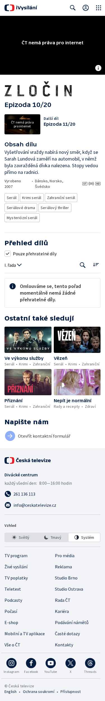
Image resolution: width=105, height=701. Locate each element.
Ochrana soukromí (38, 691)
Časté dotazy (67, 633)
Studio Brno (66, 578)
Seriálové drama (21, 207)
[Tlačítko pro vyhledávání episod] (82, 265)
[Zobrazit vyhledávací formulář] (72, 8)
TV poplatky (16, 578)
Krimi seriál (31, 197)
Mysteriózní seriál (22, 217)
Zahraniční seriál (61, 197)
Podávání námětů (71, 622)
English (10, 691)
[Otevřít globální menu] (98, 8)
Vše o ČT (12, 644)
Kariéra (62, 611)
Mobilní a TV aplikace (24, 633)
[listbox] (52, 537)
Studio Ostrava (69, 589)
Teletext (12, 589)
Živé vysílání (15, 566)
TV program (15, 555)
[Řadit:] (96, 264)
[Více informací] (98, 68)
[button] (28, 340)
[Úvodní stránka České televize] (28, 460)
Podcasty (13, 600)
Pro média (64, 555)
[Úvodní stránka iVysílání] (20, 7)
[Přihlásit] (85, 8)
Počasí (10, 611)
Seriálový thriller (55, 207)
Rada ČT (63, 600)
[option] (20, 537)
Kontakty (64, 644)
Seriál (12, 197)
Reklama (63, 566)
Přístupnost (70, 691)
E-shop (11, 622)
